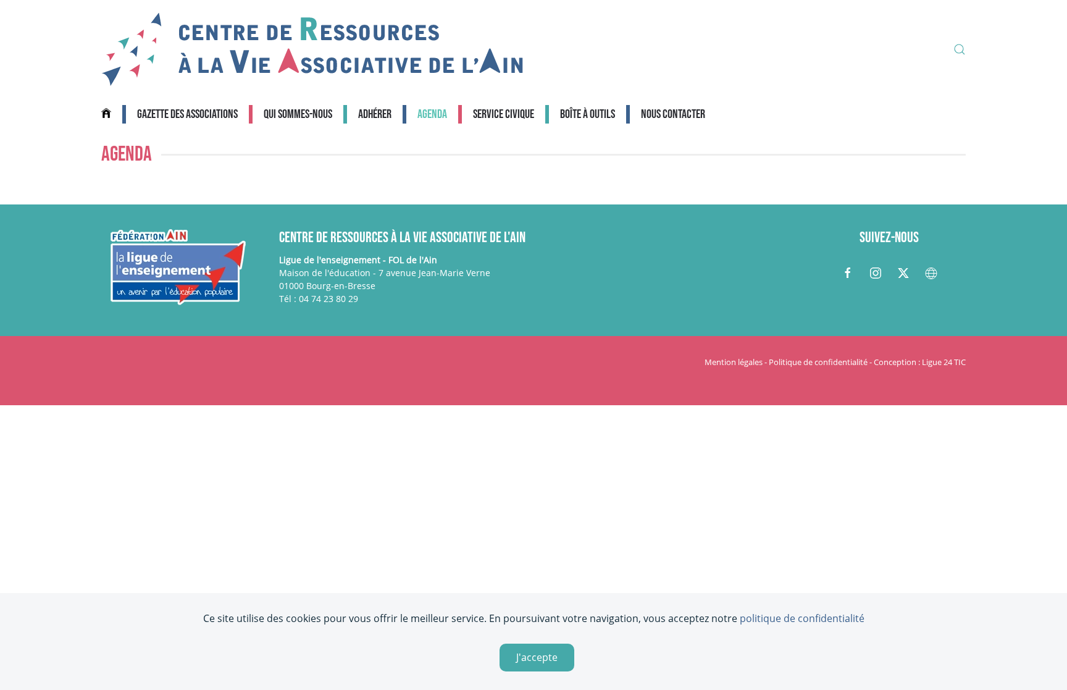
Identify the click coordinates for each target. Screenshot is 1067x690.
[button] (959, 49)
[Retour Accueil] (312, 49)
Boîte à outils (587, 114)
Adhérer (374, 114)
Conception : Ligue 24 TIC (920, 362)
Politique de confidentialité (818, 362)
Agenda (432, 114)
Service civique (503, 114)
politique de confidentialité (802, 618)
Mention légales (734, 362)
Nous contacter (673, 114)
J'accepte (537, 657)
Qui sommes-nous (298, 114)
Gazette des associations (187, 114)
